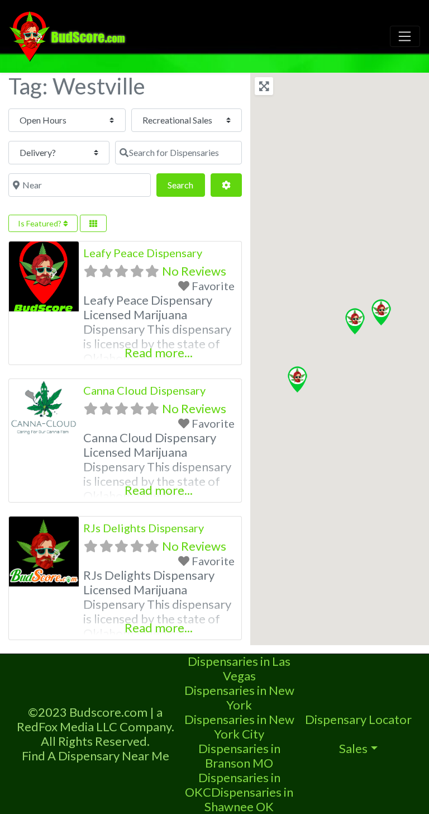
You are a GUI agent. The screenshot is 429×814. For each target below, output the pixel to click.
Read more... (159, 352)
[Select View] (93, 223)
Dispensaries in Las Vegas (239, 668)
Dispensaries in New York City (239, 726)
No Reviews (194, 270)
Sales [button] (353, 748)
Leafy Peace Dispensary (142, 252)
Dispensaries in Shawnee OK (248, 799)
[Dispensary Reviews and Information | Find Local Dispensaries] (69, 34)
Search (186, 184)
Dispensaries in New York (239, 697)
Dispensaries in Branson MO (239, 755)
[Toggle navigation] (405, 36)
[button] (297, 379)
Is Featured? (40, 223)
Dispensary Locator (358, 719)
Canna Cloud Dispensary (144, 390)
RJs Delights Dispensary (143, 527)
